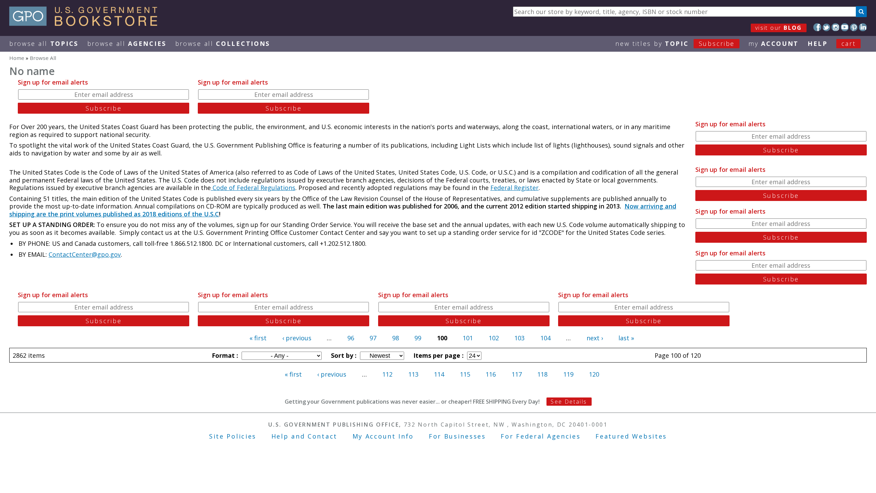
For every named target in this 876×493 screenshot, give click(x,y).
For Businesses (457, 436)
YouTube (845, 27)
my (773, 43)
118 (542, 374)
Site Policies (232, 436)
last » (626, 338)
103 (519, 338)
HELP (818, 43)
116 (491, 374)
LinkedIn (863, 27)
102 (494, 338)
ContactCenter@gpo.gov (85, 254)
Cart (848, 43)
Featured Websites (631, 436)
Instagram (835, 27)
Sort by (343, 355)
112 (387, 374)
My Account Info (383, 436)
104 (545, 338)
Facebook (817, 27)
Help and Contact (304, 436)
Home (16, 57)
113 (413, 374)
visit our (778, 27)
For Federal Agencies (540, 436)
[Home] (86, 24)
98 (395, 338)
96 (350, 338)
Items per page (437, 355)
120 (594, 374)
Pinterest (854, 27)
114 (439, 374)
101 (468, 338)
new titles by (675, 43)
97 (373, 338)
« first (258, 338)
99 (417, 338)
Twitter (826, 27)
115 (465, 374)
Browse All (43, 43)
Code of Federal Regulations (253, 188)
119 (568, 374)
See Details (569, 401)
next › (595, 338)
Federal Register (514, 188)
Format (224, 355)
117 (517, 374)
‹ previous (296, 338)
